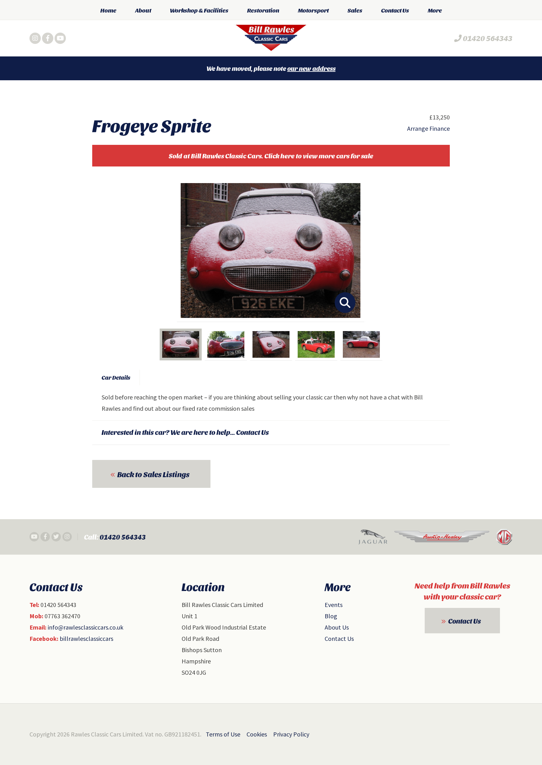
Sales (355, 10)
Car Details (116, 377)
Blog (331, 616)
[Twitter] (56, 536)
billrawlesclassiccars (86, 638)
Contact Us (395, 10)
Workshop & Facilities (199, 10)
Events (334, 605)
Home (108, 10)
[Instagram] (35, 38)
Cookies (257, 734)
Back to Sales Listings (153, 474)
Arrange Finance (428, 128)
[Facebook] (47, 38)
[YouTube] (60, 38)
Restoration (263, 10)
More (435, 10)
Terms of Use (223, 734)
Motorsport (313, 10)
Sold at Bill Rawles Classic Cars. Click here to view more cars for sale (271, 156)
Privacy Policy (291, 734)
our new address (311, 68)
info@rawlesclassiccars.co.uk (85, 627)
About (143, 10)
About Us (337, 627)
